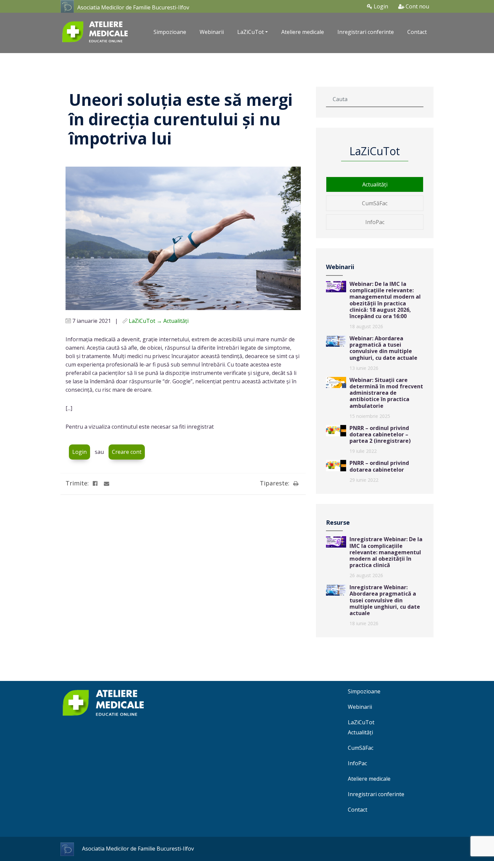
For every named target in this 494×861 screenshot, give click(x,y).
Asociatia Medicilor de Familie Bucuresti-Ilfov (133, 7)
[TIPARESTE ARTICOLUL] (296, 483)
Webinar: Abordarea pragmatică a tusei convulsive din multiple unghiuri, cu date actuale (383, 348)
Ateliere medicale (302, 32)
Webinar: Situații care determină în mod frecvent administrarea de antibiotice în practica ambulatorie (386, 393)
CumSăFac (374, 203)
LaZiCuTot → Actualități (159, 321)
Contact (417, 32)
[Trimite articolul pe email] (106, 483)
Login (380, 6)
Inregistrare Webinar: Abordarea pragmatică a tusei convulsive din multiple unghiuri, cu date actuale (384, 600)
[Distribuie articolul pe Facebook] (95, 483)
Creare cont (126, 452)
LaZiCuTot (361, 722)
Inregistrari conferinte (365, 32)
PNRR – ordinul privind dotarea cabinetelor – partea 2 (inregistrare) (380, 434)
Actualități (374, 184)
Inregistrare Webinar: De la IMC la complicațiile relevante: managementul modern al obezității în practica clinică (385, 552)
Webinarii (212, 32)
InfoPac (374, 222)
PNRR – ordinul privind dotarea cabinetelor (379, 466)
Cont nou (416, 6)
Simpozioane (170, 32)
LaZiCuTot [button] (250, 32)
